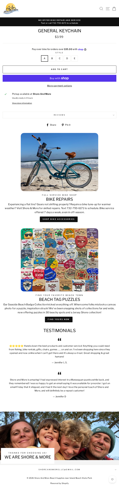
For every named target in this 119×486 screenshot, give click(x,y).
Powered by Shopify (59, 483)
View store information (22, 103)
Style (59, 53)
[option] (59, 22)
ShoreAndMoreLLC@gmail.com (59, 470)
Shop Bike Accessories (59, 219)
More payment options (59, 85)
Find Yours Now (59, 319)
